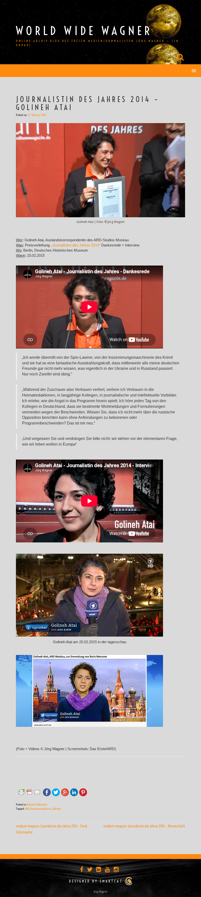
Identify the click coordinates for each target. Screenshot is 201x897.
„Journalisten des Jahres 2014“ (75, 245)
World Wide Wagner (84, 31)
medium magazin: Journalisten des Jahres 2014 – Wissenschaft (144, 826)
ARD (27, 808)
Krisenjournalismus (40, 808)
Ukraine (57, 808)
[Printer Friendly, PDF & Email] (29, 792)
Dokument (41, 804)
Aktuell (31, 804)
